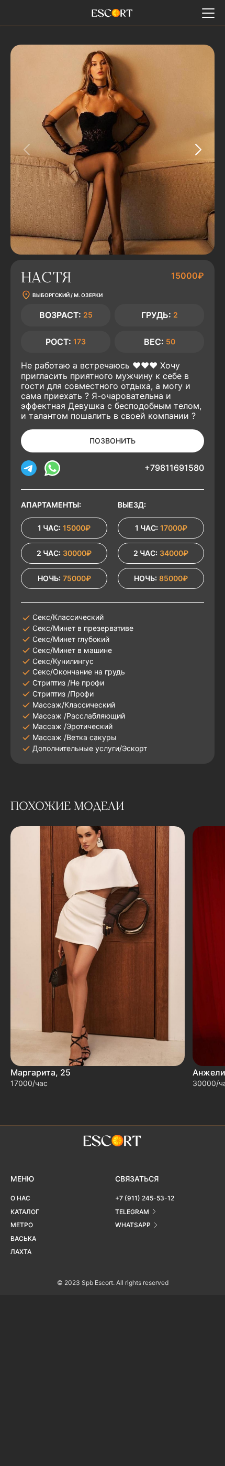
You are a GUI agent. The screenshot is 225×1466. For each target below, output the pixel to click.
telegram (132, 1212)
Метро (21, 1225)
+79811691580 (174, 467)
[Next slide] (198, 149)
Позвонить (112, 440)
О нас (20, 1198)
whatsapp (133, 1225)
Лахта (20, 1252)
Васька (23, 1238)
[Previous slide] (27, 149)
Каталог (24, 1212)
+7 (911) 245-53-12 (144, 1198)
